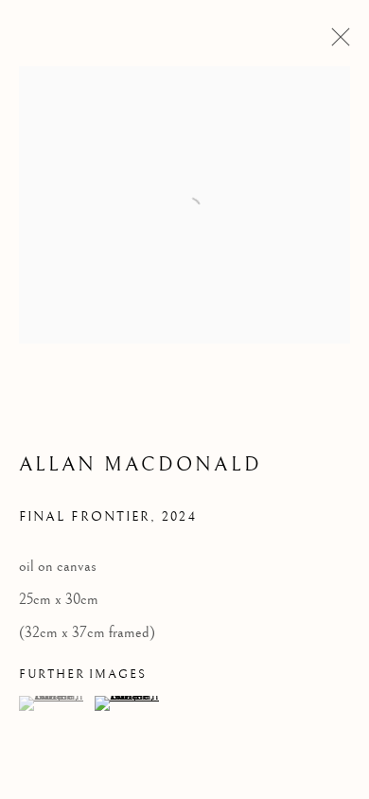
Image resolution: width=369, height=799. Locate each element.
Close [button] (336, 42)
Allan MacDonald (140, 464)
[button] (54, 703)
